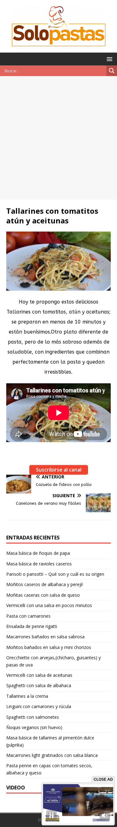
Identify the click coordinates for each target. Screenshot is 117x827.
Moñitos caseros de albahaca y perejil (44, 584)
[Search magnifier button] (111, 70)
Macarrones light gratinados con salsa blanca (52, 755)
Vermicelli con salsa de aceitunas (39, 675)
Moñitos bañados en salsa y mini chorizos (48, 647)
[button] (108, 58)
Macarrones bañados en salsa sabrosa (45, 637)
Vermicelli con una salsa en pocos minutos (49, 605)
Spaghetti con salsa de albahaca (38, 685)
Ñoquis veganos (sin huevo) (34, 727)
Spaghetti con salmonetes (32, 717)
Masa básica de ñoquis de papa (38, 553)
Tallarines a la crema (27, 696)
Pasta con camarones (28, 616)
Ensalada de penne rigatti (31, 626)
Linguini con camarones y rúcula (38, 706)
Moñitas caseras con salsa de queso (43, 595)
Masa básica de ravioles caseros (39, 564)
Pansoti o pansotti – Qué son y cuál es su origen (55, 574)
